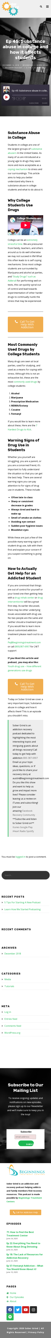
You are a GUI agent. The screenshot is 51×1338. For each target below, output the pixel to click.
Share (44, 103)
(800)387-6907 (22, 646)
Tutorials (9, 986)
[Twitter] (17, 1309)
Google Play (26, 827)
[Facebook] (10, 1309)
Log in (7, 1012)
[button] (25, 324)
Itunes (16, 827)
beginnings (28, 65)
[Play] (6, 97)
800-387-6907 (30, 757)
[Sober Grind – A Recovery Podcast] (10, 8)
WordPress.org (12, 1032)
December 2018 (12, 953)
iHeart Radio (19, 831)
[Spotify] (10, 1316)
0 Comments (40, 68)
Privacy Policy (36, 1332)
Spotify (30, 831)
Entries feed (10, 1018)
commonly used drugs (25, 381)
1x (19, 99)
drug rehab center (24, 597)
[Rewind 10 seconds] (13, 98)
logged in (20, 856)
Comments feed (12, 1025)
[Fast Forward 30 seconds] (24, 98)
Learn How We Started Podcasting (22, 909)
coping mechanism (18, 169)
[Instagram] (33, 1309)
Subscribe (34, 103)
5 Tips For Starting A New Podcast (22, 902)
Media (7, 979)
